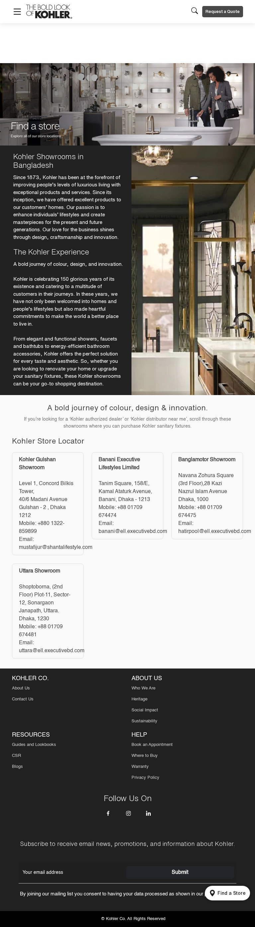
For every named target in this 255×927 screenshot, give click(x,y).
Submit (180, 872)
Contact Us (23, 699)
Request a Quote (223, 11)
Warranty (140, 767)
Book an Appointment (152, 745)
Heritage (139, 699)
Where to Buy (144, 756)
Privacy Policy (145, 777)
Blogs (17, 767)
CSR (16, 756)
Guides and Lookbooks (34, 745)
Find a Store (231, 893)
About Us (21, 688)
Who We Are (143, 688)
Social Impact (144, 710)
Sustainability (144, 721)
